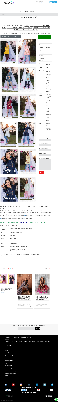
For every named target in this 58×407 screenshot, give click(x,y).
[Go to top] (54, 404)
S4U (48, 28)
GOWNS (19, 28)
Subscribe (38, 328)
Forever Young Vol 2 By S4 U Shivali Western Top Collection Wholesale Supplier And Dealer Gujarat (7, 288)
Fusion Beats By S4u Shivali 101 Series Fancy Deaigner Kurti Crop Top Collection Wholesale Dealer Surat (24, 298)
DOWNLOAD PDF (16, 36)
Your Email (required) (43, 148)
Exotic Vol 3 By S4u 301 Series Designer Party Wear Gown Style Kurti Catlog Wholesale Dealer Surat (42, 298)
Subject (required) (42, 153)
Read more (3, 292)
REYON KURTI (18, 30)
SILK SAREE (37, 28)
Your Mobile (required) (43, 143)
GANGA (27, 26)
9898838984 (22, 222)
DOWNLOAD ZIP (6, 36)
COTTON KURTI (27, 28)
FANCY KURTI (38, 26)
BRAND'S (44, 28)
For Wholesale (45, 37)
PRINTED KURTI (12, 28)
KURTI (32, 26)
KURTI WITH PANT (29, 30)
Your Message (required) (44, 158)
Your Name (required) (43, 138)
